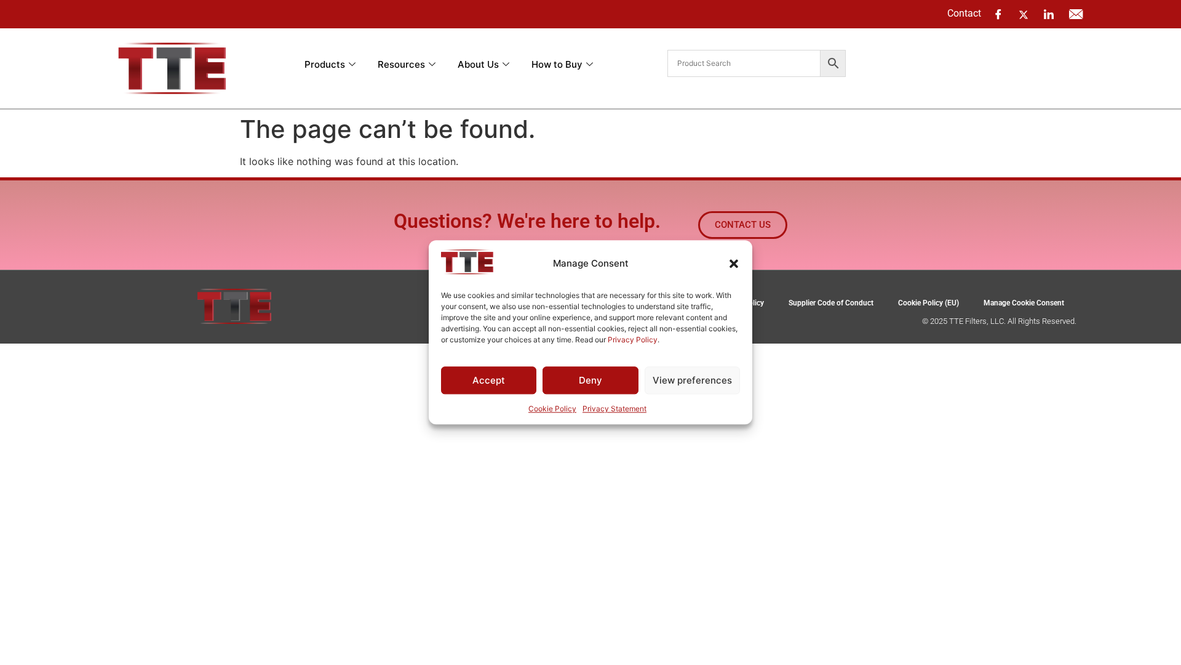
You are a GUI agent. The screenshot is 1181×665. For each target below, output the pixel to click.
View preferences (692, 380)
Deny (590, 380)
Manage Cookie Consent (1024, 303)
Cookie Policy (552, 409)
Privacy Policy (633, 339)
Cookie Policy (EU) (928, 303)
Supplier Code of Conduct (831, 303)
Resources (401, 64)
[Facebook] (998, 14)
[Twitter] (1023, 13)
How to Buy (557, 64)
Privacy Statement (614, 409)
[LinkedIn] (1049, 14)
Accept (488, 380)
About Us (478, 64)
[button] (734, 263)
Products (324, 64)
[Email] (1076, 14)
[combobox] (744, 63)
